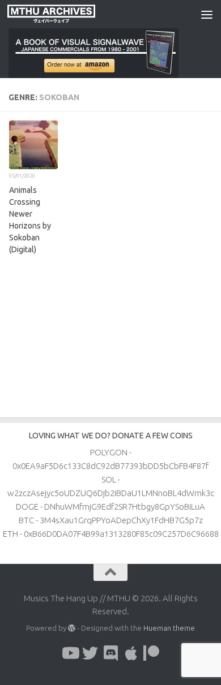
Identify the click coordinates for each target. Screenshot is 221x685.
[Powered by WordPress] (71, 628)
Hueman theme (169, 628)
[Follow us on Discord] (110, 653)
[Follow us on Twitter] (90, 653)
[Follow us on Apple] (131, 653)
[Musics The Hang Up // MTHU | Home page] (65, 14)
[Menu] (207, 14)
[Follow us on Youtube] (70, 653)
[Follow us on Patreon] (151, 653)
